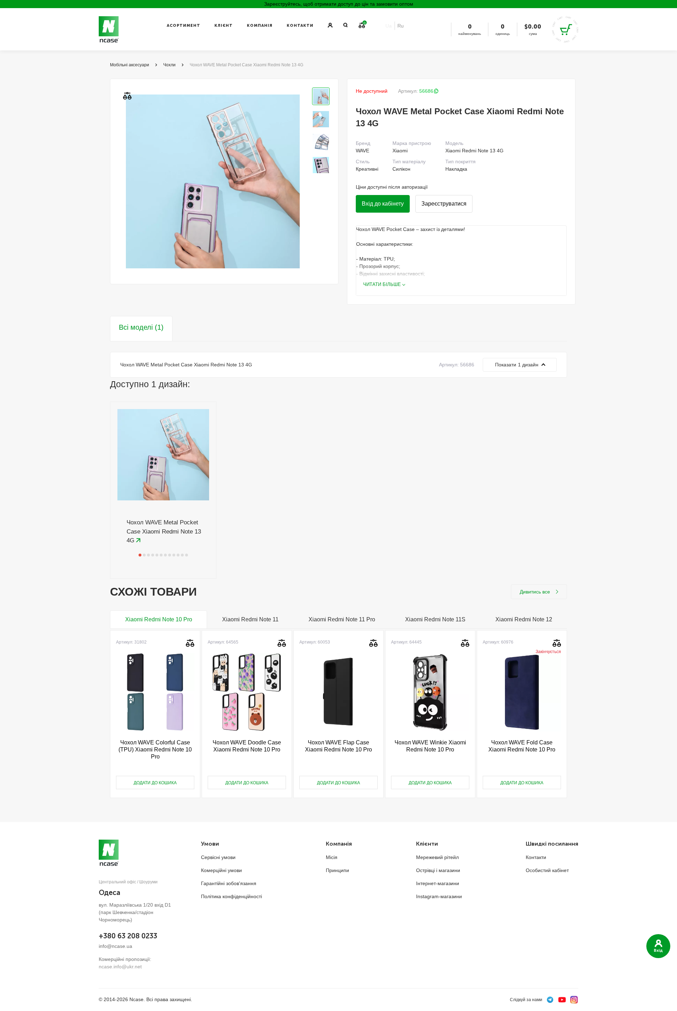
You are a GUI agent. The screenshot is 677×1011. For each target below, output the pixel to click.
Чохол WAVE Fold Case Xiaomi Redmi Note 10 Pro (521, 746)
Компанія (260, 25)
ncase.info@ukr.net (120, 966)
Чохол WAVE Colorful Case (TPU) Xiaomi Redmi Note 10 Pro (155, 749)
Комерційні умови (221, 870)
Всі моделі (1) (141, 327)
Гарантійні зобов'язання (228, 883)
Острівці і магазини (438, 870)
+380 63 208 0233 (128, 936)
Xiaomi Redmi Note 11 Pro (342, 619)
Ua (388, 26)
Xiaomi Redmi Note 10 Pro (158, 619)
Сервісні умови (218, 857)
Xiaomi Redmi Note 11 (250, 619)
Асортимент (183, 25)
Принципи (337, 870)
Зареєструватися (443, 204)
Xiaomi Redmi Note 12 (523, 619)
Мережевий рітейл (437, 857)
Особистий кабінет (547, 870)
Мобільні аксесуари (129, 64)
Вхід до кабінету (383, 204)
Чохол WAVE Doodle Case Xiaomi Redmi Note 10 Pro (247, 746)
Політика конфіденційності (231, 896)
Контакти (300, 25)
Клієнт (223, 25)
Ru (400, 26)
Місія (331, 857)
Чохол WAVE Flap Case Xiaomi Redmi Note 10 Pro (338, 746)
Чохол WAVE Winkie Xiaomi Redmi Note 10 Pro (430, 746)
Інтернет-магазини (437, 883)
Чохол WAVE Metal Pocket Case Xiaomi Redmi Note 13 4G (164, 531)
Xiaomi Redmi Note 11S (435, 619)
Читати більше (382, 284)
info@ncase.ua (115, 946)
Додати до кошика (155, 782)
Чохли (169, 64)
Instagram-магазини (439, 896)
